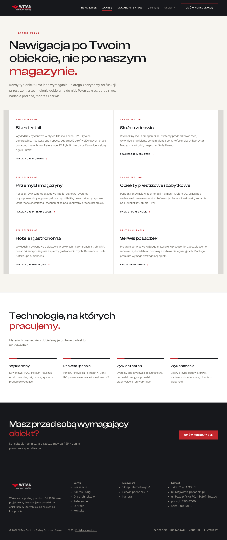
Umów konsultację (199, 7)
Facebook (160, 530)
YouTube (195, 530)
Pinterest (211, 530)
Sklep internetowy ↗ (136, 487)
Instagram (177, 530)
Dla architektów (130, 7)
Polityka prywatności (86, 530)
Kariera (127, 496)
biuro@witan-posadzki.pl (188, 492)
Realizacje (89, 7)
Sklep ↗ (170, 7)
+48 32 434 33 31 (183, 487)
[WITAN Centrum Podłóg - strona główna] (21, 8)
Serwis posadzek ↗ (135, 492)
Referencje (81, 501)
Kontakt (79, 510)
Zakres (107, 7)
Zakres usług (82, 492)
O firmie (153, 7)
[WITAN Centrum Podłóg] (21, 486)
